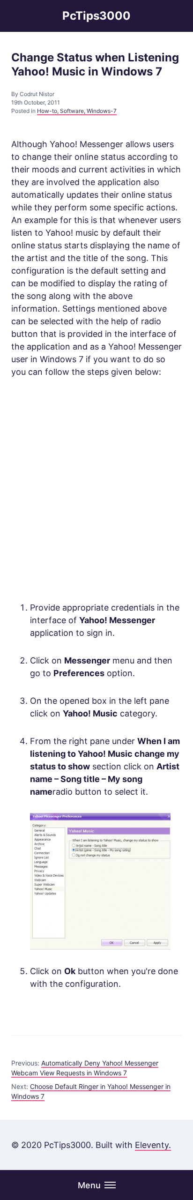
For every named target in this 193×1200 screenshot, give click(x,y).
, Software (70, 110)
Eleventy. (153, 1145)
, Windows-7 (100, 110)
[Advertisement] (96, 489)
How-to (47, 110)
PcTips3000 (96, 15)
